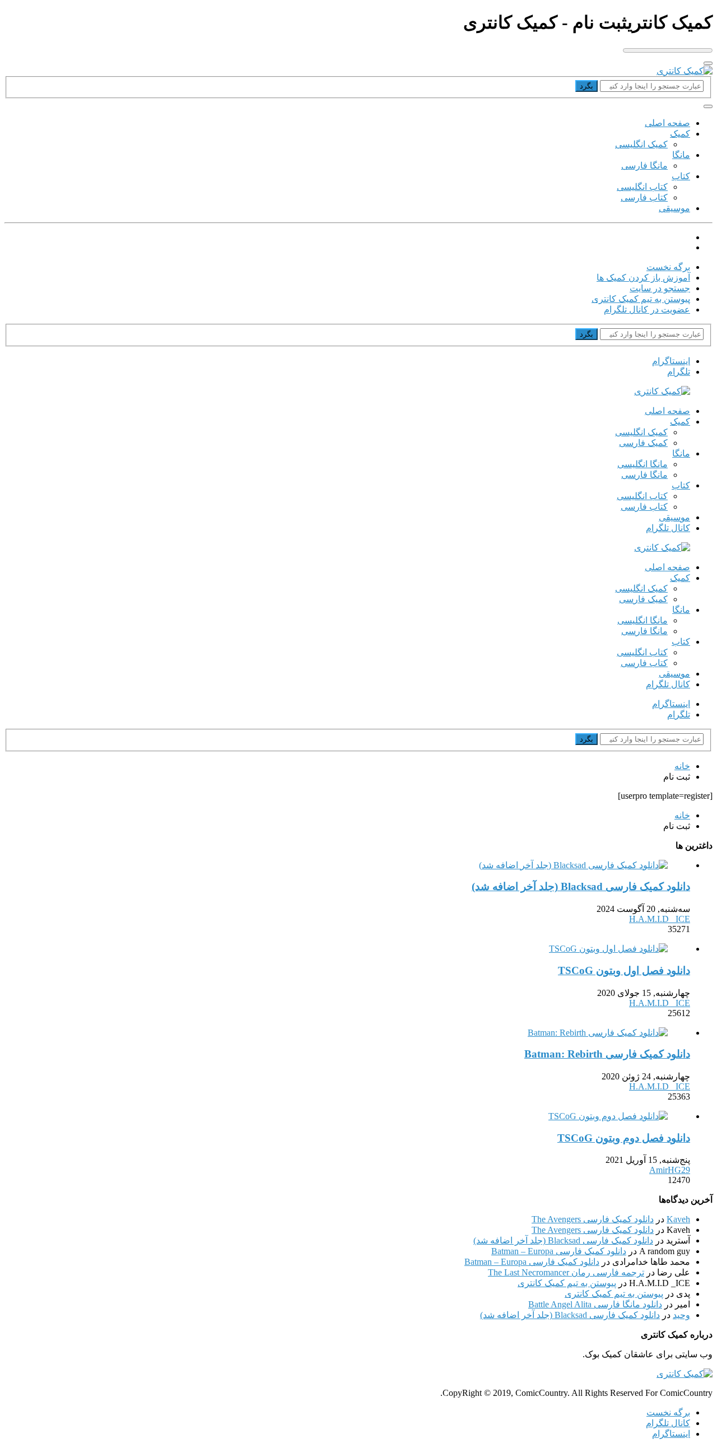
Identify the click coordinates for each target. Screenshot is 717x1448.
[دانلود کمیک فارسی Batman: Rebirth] (598, 1032)
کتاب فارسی (644, 197)
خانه (682, 766)
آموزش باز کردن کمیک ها (643, 277)
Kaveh (678, 1219)
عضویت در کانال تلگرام (647, 309)
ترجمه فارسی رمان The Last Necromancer (566, 1272)
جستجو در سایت (660, 288)
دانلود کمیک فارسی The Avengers (593, 1219)
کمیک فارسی (643, 443)
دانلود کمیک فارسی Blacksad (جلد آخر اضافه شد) (563, 1240)
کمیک (680, 133)
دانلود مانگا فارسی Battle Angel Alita (595, 1304)
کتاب (681, 176)
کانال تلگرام (668, 528)
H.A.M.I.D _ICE (659, 919)
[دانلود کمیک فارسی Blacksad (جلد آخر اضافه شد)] (573, 865)
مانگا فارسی (644, 165)
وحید (681, 1315)
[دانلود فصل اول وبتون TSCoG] (608, 948)
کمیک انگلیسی (641, 144)
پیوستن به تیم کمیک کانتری (641, 299)
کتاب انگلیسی (642, 187)
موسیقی (674, 208)
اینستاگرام (671, 1433)
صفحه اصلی (667, 123)
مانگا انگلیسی (642, 464)
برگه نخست (668, 267)
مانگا (681, 155)
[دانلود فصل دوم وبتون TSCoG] (608, 1116)
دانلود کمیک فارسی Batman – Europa (558, 1251)
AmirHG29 (669, 1170)
